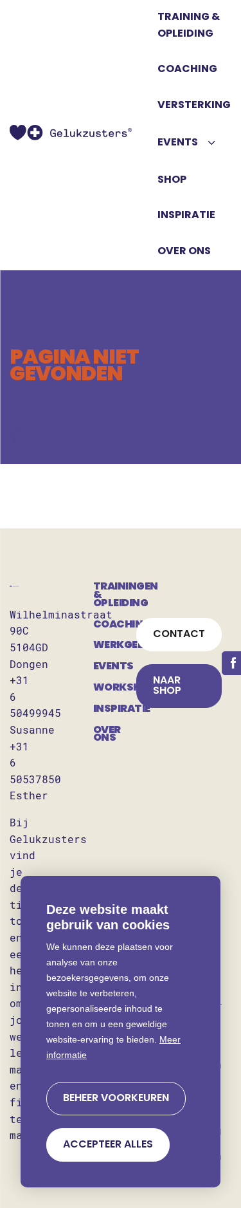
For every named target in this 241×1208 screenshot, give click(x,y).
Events (113, 667)
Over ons (107, 734)
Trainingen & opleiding (114, 595)
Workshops (114, 688)
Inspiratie (114, 709)
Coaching (114, 625)
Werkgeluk (114, 645)
